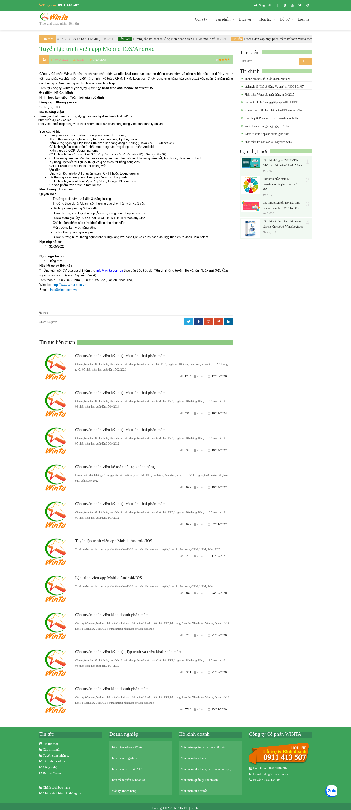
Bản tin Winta (52, 773)
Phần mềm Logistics (124, 758)
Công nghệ (50, 767)
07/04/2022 (219, 524)
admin (201, 376)
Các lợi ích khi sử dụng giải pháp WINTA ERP (271, 102)
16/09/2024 (219, 413)
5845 (188, 593)
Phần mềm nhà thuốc (193, 791)
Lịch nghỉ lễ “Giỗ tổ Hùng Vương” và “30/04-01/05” (274, 86)
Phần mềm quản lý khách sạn (199, 780)
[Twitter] (300, 5)
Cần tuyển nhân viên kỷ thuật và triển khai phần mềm (120, 355)
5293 (188, 556)
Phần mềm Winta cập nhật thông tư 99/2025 (269, 94)
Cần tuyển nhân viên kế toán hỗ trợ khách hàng (115, 466)
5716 (188, 709)
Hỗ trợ (284, 19)
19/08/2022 (219, 450)
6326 (188, 450)
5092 (188, 524)
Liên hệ (303, 19)
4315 (188, 413)
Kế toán (232, 39)
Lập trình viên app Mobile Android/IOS (108, 578)
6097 (188, 487)
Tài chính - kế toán (55, 761)
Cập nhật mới (253, 151)
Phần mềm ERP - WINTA (127, 769)
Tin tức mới (50, 744)
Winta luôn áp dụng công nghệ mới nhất (267, 126)
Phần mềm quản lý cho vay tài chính (203, 747)
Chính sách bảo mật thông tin (62, 793)
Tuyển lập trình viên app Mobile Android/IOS (113, 540)
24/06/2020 (219, 593)
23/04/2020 (219, 709)
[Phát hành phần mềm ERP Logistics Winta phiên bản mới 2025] (250, 185)
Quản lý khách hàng (124, 791)
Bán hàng (120, 39)
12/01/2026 (219, 376)
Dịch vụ (245, 19)
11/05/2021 (219, 556)
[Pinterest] (308, 5)
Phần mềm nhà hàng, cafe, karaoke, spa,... (206, 769)
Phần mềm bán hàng (193, 758)
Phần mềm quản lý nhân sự (128, 780)
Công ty (201, 19)
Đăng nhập (264, 5)
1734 (188, 376)
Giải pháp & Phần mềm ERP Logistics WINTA (271, 118)
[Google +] (284, 5)
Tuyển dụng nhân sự (56, 755)
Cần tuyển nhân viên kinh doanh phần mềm (112, 615)
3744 (105, 39)
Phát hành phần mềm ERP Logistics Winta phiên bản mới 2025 (280, 184)
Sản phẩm (222, 19)
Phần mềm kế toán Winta (127, 747)
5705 (188, 635)
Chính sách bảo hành (56, 787)
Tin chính (250, 71)
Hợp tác (265, 19)
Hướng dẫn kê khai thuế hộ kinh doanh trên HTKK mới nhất (169, 39)
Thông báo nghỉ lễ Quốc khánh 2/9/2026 (267, 78)
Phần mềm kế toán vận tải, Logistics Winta (268, 142)
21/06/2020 (219, 635)
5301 (188, 672)
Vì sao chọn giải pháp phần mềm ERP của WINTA (273, 110)
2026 (218, 39)
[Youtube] (292, 5)
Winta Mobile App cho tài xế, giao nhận (267, 134)
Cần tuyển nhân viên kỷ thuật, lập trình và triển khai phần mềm (128, 652)
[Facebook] (278, 5)
